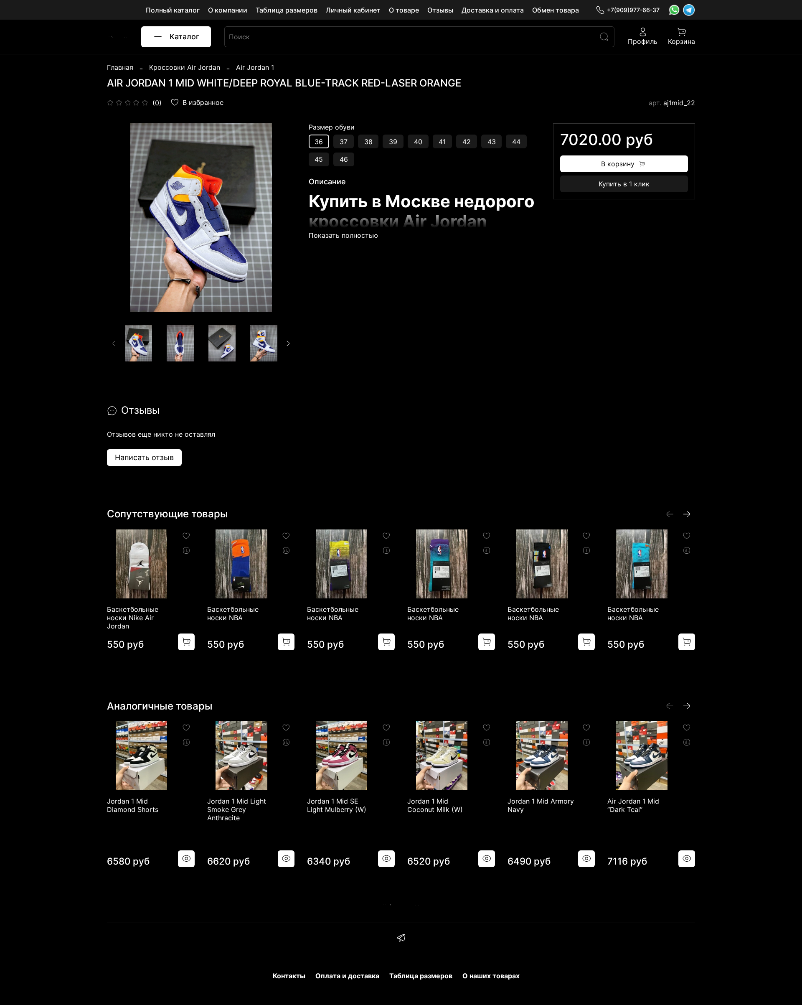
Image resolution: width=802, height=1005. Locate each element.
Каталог (184, 36)
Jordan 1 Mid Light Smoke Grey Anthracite (236, 809)
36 (319, 141)
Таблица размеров (286, 10)
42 (466, 141)
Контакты (289, 976)
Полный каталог (173, 10)
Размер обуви (332, 127)
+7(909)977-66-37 (633, 9)
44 (516, 141)
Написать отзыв (144, 457)
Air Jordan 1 (255, 67)
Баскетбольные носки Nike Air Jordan (132, 617)
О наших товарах (491, 976)
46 (344, 159)
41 (442, 141)
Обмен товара (555, 10)
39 (393, 141)
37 (344, 141)
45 (319, 159)
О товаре (404, 10)
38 (368, 141)
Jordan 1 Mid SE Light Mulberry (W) (336, 805)
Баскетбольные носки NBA (233, 613)
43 (491, 141)
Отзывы (440, 10)
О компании (227, 10)
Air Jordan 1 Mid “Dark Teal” (633, 805)
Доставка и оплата (493, 10)
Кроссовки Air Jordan (184, 67)
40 (418, 141)
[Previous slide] (120, 218)
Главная (120, 67)
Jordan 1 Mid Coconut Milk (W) (435, 805)
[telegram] (401, 939)
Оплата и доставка (347, 976)
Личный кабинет (353, 10)
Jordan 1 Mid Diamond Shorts (132, 805)
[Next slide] (282, 218)
